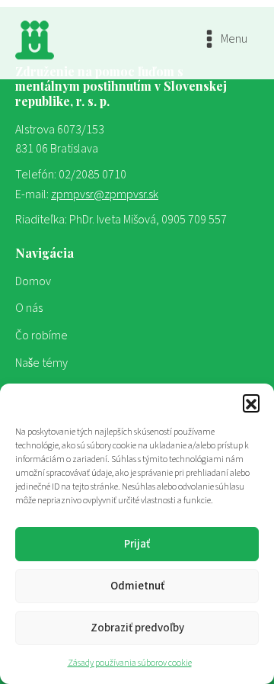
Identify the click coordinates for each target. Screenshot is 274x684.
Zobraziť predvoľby (137, 628)
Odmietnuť (137, 586)
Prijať (137, 544)
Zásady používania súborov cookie (130, 663)
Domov (33, 281)
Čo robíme (41, 335)
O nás (29, 308)
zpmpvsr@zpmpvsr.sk (104, 194)
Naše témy (41, 363)
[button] (251, 402)
